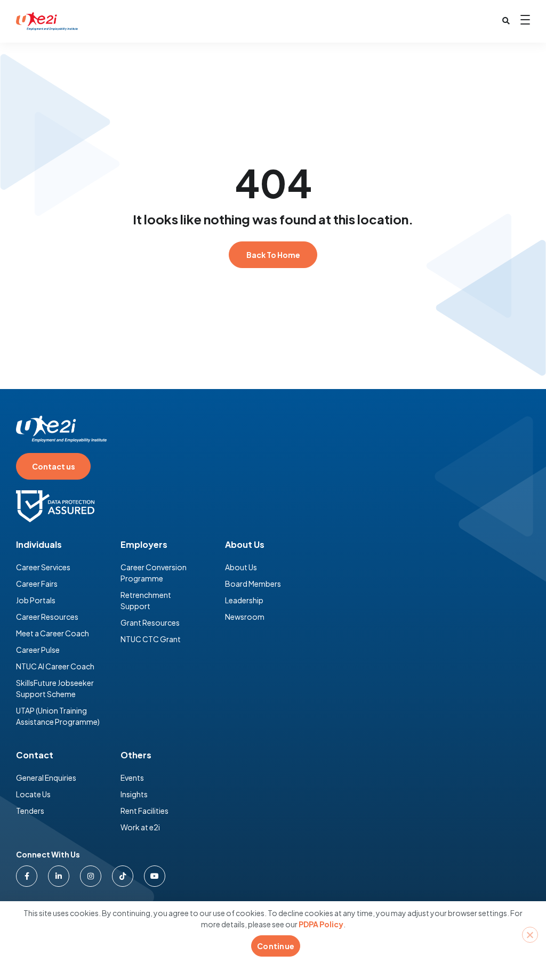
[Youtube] (154, 876)
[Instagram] (90, 876)
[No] (530, 935)
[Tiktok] (122, 876)
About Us (244, 544)
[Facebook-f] (26, 876)
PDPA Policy (321, 924)
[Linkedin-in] (58, 876)
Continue (275, 946)
